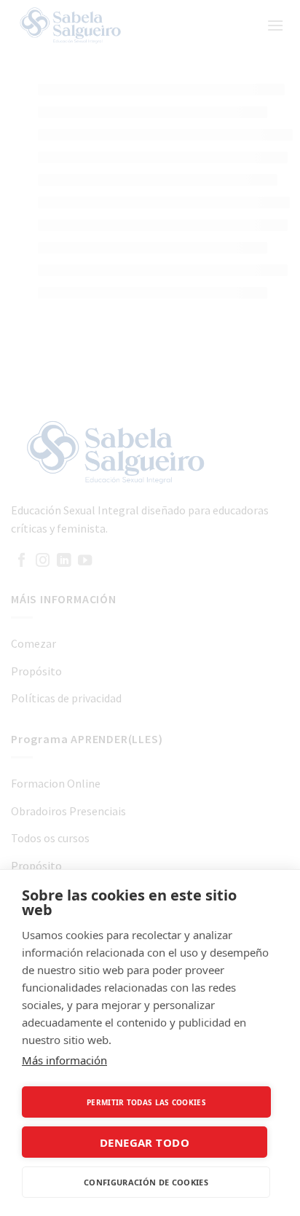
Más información (64, 1060)
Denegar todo (144, 1142)
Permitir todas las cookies (146, 1102)
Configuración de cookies (146, 1182)
